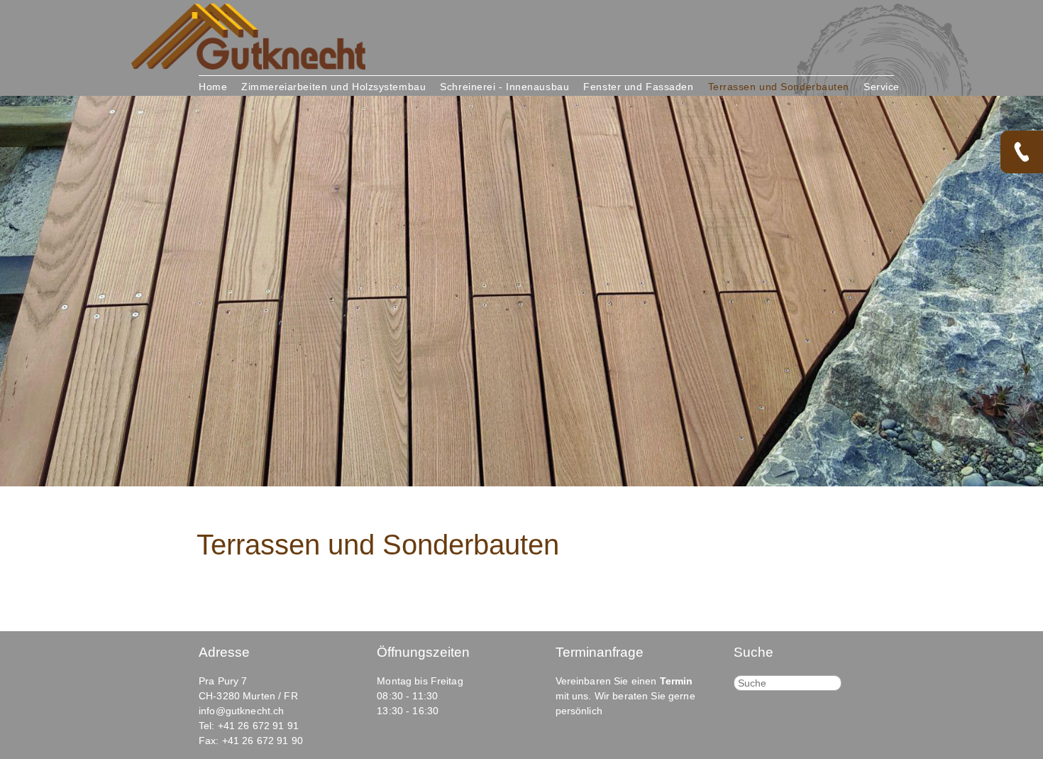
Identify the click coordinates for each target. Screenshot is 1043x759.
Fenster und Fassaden (638, 86)
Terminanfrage (600, 652)
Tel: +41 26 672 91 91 (249, 725)
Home (213, 86)
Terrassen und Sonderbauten (779, 86)
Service (881, 86)
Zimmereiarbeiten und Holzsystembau (333, 86)
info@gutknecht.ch (241, 710)
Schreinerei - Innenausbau (504, 86)
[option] (521, 291)
